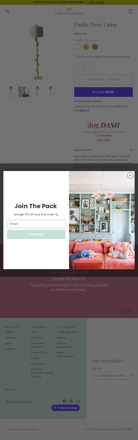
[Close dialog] (130, 175)
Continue (36, 234)
